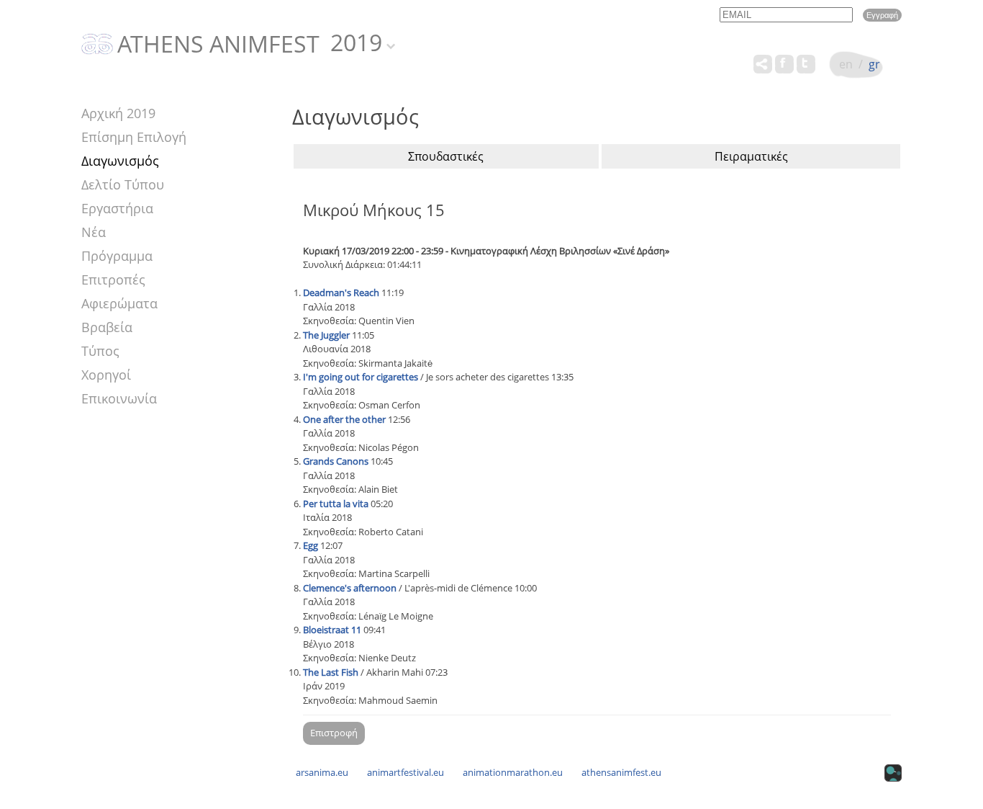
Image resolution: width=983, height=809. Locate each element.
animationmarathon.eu (513, 772)
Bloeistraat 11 (332, 629)
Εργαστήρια (117, 208)
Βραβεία (106, 327)
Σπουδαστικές (446, 156)
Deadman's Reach (341, 292)
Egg (310, 545)
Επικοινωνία (119, 398)
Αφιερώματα (119, 303)
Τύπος (100, 350)
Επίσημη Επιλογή (133, 137)
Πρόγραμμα (117, 255)
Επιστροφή (334, 732)
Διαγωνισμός (120, 160)
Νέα (93, 232)
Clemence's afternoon (350, 587)
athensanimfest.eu (621, 772)
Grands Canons (335, 461)
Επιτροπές (113, 279)
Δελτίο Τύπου (122, 184)
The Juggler (326, 334)
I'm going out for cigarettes (360, 376)
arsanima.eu (322, 772)
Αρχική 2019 (118, 113)
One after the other (344, 419)
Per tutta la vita (335, 503)
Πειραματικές (751, 156)
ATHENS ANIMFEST (218, 44)
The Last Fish (330, 672)
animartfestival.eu (405, 772)
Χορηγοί (106, 374)
